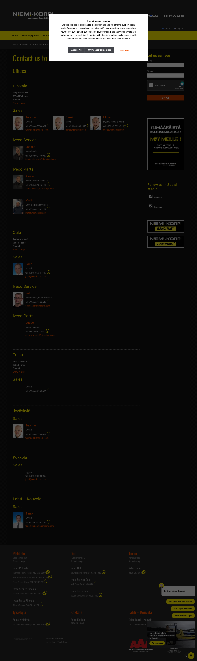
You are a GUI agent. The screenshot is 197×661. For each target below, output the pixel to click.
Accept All (76, 50)
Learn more (124, 50)
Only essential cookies (99, 50)
